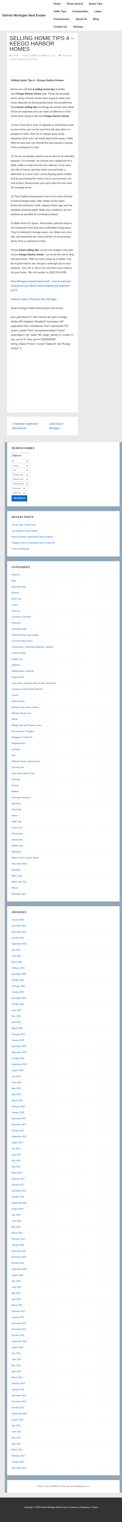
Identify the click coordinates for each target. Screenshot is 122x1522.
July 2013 (16, 1425)
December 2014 (19, 1323)
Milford (15, 719)
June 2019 (16, 1010)
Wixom (15, 888)
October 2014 (18, 1335)
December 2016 (19, 1191)
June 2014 (16, 1359)
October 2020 (18, 980)
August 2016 (17, 1209)
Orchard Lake (18, 767)
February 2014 (18, 1383)
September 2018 (19, 1064)
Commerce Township (21, 617)
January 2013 (18, 1462)
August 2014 (17, 1347)
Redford (15, 791)
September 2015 (19, 1269)
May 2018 (16, 1088)
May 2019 (16, 1016)
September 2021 (19, 944)
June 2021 (16, 956)
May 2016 (16, 1227)
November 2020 (19, 974)
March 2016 (17, 1233)
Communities (80, 11)
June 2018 (16, 1082)
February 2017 (18, 1179)
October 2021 (18, 938)
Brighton (15, 593)
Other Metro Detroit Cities (23, 773)
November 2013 (19, 1401)
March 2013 (17, 1449)
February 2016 (18, 1239)
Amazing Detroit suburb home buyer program (32, 537)
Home (57, 3)
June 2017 (16, 1155)
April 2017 (16, 1166)
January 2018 (18, 1112)
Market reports (18, 701)
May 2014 (16, 1365)
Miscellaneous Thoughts (23, 731)
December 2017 (19, 1118)
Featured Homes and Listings (25, 635)
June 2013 (16, 1431)
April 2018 (16, 1094)
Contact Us (60, 26)
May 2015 (16, 1293)
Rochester (16, 803)
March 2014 (17, 1377)
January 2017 (18, 1184)
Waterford (16, 852)
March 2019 (17, 1028)
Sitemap (78, 26)
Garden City (17, 659)
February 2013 (18, 1456)
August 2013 (17, 1419)
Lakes (98, 11)
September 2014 (19, 1341)
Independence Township (23, 671)
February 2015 (18, 1311)
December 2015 (19, 1251)
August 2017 (17, 1142)
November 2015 (19, 1257)
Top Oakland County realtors (25, 531)
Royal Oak (16, 809)
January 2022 (18, 920)
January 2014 (18, 1389)
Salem (14, 815)
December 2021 (19, 926)
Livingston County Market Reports (27, 689)
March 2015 (17, 1305)
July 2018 (16, 1076)
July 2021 (16, 950)
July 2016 (16, 1215)
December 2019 (19, 998)
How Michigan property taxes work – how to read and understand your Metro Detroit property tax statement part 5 (40, 286)
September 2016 (19, 1203)
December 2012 (19, 1468)
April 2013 (16, 1444)
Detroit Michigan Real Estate (24, 15)
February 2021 (18, 968)
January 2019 (18, 1040)
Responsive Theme (89, 1507)
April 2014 (16, 1371)
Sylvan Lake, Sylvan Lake (24, 525)
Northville (16, 749)
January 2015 (18, 1317)
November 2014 (19, 1329)
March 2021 (17, 962)
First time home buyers (22, 641)
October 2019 (18, 1004)
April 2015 (16, 1299)
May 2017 (16, 1160)
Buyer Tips (95, 3)
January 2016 (18, 1245)
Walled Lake (17, 846)
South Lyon (17, 827)
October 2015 (18, 1263)
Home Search (75, 3)
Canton (15, 605)
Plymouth (16, 779)
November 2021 (19, 932)
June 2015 (16, 1287)
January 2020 (18, 992)
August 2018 (17, 1070)
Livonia (15, 695)
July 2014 (16, 1353)
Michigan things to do (21, 713)
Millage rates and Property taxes (26, 725)
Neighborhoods (18, 743)
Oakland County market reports (26, 761)
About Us (81, 19)
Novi (14, 755)
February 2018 (18, 1106)
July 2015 (16, 1281)
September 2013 (19, 1413)
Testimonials (17, 833)
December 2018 (19, 1046)
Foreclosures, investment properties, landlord (32, 647)
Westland (16, 870)
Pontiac (15, 785)
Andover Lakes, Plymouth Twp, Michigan (34, 299)
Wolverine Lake (19, 894)
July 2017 (16, 1148)
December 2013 (19, 1395)
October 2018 (18, 1058)
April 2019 (16, 1022)
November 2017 (19, 1124)
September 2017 (19, 1136)
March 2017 (17, 1173)
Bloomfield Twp (19, 587)
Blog (96, 19)
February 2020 (18, 986)
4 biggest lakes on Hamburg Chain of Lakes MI (33, 543)
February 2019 (18, 1034)
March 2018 (17, 1100)
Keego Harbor (17, 59)
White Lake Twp (19, 882)
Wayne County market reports (25, 857)
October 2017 (18, 1130)
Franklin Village (19, 653)
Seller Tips (60, 11)
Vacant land (17, 839)
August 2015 (17, 1275)
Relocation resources (21, 797)
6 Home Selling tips (21, 549)
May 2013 (16, 1437)
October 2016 (18, 1197)
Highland (16, 665)
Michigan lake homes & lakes (25, 707)
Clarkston (16, 611)
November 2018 (19, 1052)
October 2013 (18, 1407)
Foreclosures (62, 19)
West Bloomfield (19, 864)
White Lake (17, 876)
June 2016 (16, 1221)
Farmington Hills (19, 629)
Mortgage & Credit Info (22, 737)
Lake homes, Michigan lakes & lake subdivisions (34, 683)
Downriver (16, 623)
